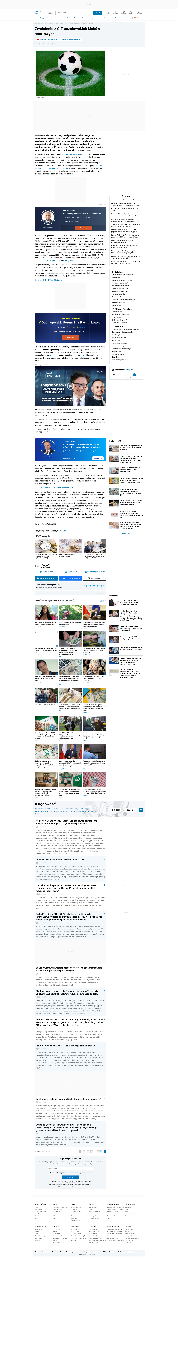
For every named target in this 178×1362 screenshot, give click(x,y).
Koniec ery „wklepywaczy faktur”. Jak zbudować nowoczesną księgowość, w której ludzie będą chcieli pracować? (126, 204)
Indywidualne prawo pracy (60, 1207)
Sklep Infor (74, 1218)
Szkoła (55, 1231)
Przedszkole (56, 1229)
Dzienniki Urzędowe (77, 1233)
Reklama (121, 1252)
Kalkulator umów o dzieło (120, 288)
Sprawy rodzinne (76, 1207)
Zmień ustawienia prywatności (70, 1252)
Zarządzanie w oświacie (60, 1238)
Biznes (61, 18)
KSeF (136, 18)
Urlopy (55, 1213)
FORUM (62, 531)
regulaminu (70, 1172)
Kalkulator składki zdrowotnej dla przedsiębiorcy (123, 276)
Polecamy (113, 595)
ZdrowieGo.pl (129, 1229)
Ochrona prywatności (49, 1252)
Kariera (97, 1252)
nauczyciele (68, 261)
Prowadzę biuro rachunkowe (115, 1209)
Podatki (56, 23)
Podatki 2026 (115, 441)
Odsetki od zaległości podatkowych (123, 299)
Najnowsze (126, 199)
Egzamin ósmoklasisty (59, 1242)
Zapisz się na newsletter (97, 572)
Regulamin (87, 1252)
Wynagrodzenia (57, 1209)
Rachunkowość (117, 311)
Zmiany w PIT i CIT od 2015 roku (48, 280)
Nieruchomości (116, 18)
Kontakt (111, 1252)
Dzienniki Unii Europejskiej (78, 1236)
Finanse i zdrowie (94, 1218)
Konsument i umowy (77, 1211)
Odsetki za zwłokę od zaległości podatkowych (122, 333)
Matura (55, 1240)
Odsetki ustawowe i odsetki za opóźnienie (125, 329)
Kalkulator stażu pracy (95, 1238)
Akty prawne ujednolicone (78, 1238)
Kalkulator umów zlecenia (120, 286)
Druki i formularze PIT (119, 317)
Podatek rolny (116, 351)
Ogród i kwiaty (129, 1216)
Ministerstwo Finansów (71, 154)
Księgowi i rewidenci (41, 811)
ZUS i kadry (84, 809)
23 (138, 375)
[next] (105, 1151)
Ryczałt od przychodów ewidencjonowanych (119, 344)
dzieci (84, 355)
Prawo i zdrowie (75, 1220)
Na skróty (128, 1226)
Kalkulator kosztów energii (120, 291)
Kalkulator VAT (117, 297)
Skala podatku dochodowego (115, 1240)
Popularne (117, 199)
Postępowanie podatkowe (120, 314)
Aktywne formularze (123, 309)
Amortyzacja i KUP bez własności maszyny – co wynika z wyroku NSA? (125, 257)
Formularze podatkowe (119, 323)
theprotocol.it (129, 1240)
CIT (61, 23)
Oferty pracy (128, 1242)
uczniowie (51, 261)
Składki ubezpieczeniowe (114, 1233)
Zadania (37, 1233)
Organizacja (38, 1229)
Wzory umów (129, 1236)
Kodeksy (73, 1240)
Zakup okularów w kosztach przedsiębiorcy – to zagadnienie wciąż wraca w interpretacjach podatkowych (126, 225)
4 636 (100, 1151)
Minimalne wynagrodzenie (114, 1231)
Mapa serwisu (131, 1252)
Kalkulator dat (116, 305)
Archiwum (128, 1231)
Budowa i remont (130, 1213)
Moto (105, 18)
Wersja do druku (47, 572)
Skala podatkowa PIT (119, 337)
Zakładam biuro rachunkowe (115, 1207)
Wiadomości (39, 809)
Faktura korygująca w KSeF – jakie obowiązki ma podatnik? (122, 241)
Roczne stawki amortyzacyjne (121, 349)
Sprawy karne (75, 1209)
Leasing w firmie (94, 1216)
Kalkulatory (119, 272)
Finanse (127, 1211)
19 (122, 375)
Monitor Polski (75, 1231)
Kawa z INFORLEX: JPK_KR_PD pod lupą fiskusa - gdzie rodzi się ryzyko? (125, 262)
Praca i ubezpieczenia (95, 1211)
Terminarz (119, 369)
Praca (72, 1216)
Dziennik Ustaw (75, 1229)
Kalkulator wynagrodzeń (120, 283)
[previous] (80, 1151)
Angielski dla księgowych (86, 811)
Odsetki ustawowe (112, 1238)
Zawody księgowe (40, 1216)
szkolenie (53, 355)
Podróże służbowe (112, 1236)
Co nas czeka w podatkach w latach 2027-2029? (125, 209)
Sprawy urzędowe (76, 1213)
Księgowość (44, 18)
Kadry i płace (38, 1238)
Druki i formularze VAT (119, 320)
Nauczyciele (56, 1233)
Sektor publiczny (72, 18)
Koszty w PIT (116, 340)
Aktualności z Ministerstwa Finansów (63, 811)
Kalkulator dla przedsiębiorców (122, 280)
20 (126, 375)
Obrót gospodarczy (71, 809)
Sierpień (129, 369)
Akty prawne (75, 1226)
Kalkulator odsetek (94, 1236)
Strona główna (39, 23)
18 (118, 375)
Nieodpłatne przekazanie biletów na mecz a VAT (54, 488)
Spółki (91, 1209)
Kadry (53, 18)
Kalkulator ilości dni (118, 302)
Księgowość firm (40, 1204)
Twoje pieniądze (95, 18)
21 (130, 375)
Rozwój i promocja (40, 1236)
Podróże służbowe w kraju (114, 1229)
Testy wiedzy (56, 1244)
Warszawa (82, 327)
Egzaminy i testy (57, 1236)
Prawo (84, 18)
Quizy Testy (116, 357)
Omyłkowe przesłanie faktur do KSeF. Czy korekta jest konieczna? (125, 246)
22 (134, 375)
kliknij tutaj (80, 1186)
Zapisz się (83, 228)
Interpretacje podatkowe (120, 360)
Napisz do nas (72, 572)
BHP (54, 1216)
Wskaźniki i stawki (113, 1226)
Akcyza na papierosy (119, 354)
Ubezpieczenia (57, 1211)
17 (114, 375)
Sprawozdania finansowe (114, 1216)
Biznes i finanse (93, 1207)
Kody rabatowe (129, 1233)
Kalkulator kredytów (118, 294)
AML (108, 1218)
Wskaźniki (119, 326)
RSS (104, 1252)
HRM (54, 1218)
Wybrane (135, 199)
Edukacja (128, 18)
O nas (37, 1252)
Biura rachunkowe (113, 1204)
